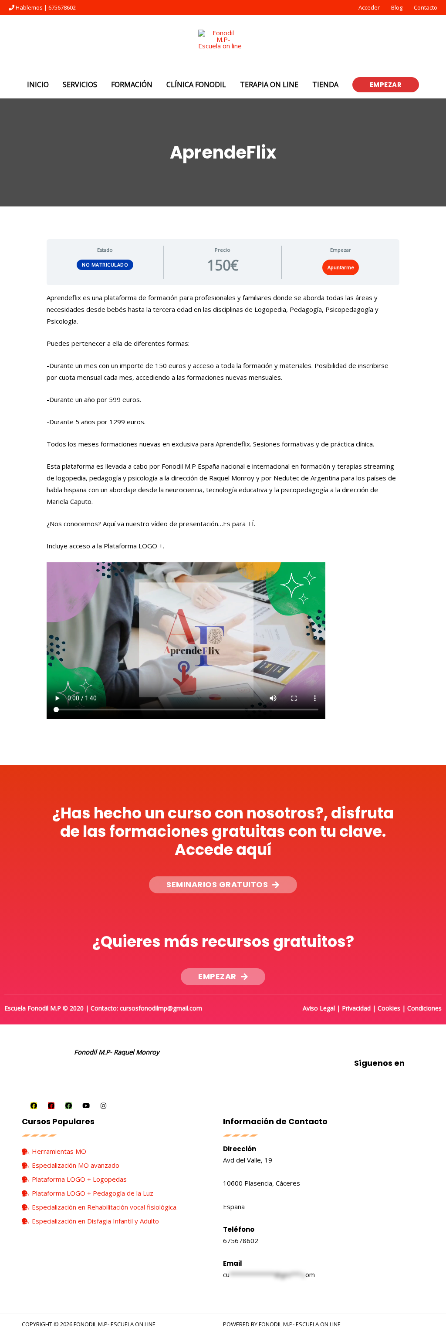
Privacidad (356, 1008)
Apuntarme (341, 267)
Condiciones (424, 1008)
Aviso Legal (319, 1008)
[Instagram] (103, 1105)
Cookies (389, 1008)
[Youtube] (86, 1105)
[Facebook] (33, 1105)
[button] (223, 884)
